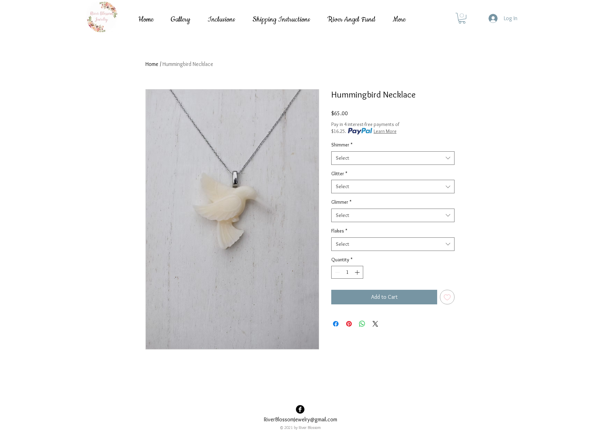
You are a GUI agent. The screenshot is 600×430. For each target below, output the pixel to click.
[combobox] (393, 158)
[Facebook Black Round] (300, 409)
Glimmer (341, 202)
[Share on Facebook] (336, 324)
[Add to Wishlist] (447, 297)
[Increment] (357, 272)
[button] (462, 18)
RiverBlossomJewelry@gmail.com (300, 419)
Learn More (385, 131)
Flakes (339, 231)
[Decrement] (336, 272)
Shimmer (341, 145)
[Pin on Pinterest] (349, 324)
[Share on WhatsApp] (362, 324)
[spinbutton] (347, 272)
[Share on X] (375, 324)
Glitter (339, 173)
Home (151, 64)
